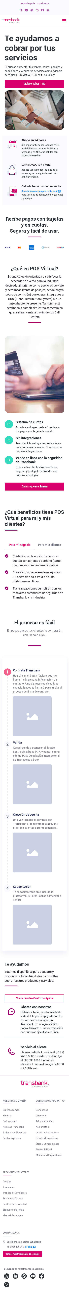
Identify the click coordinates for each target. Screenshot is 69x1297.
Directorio (41, 1115)
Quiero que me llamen (35, 486)
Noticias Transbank (13, 1127)
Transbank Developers (15, 1193)
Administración (44, 1121)
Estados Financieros (47, 1138)
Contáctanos (43, 3)
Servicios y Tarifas (13, 1198)
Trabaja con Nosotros (14, 1132)
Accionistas (42, 1127)
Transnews (8, 1187)
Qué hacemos (10, 1121)
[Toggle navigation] (64, 20)
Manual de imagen (13, 1215)
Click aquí (30, 1247)
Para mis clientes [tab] (49, 545)
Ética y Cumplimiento (47, 1144)
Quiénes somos (11, 1110)
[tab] (34, 704)
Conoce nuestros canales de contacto (23, 1254)
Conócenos (42, 1110)
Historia (7, 1115)
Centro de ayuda (27, 3)
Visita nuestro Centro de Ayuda (34, 998)
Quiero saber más (34, 83)
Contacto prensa (12, 1138)
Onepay (7, 1181)
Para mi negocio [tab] (19, 545)
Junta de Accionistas (47, 1132)
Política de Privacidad (15, 1204)
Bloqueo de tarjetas (13, 1209)
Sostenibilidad (44, 1149)
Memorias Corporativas (48, 1155)
